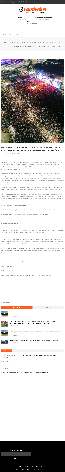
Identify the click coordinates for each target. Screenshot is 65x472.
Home (4, 30)
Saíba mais (33, 394)
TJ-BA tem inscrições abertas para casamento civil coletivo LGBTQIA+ (26, 372)
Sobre (10, 30)
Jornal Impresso (41, 30)
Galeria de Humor (53, 30)
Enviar (16, 458)
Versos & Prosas (7, 35)
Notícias (30, 30)
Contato (17, 35)
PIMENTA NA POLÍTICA (20, 30)
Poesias (5, 368)
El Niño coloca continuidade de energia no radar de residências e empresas (34, 340)
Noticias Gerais (8, 361)
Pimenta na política (9, 364)
